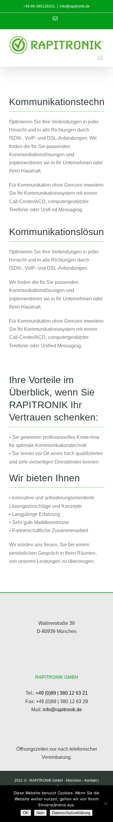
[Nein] (105, 804)
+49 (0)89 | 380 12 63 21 (62, 693)
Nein (40, 813)
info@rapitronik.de (75, 6)
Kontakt (90, 780)
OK (26, 813)
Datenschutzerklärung (71, 813)
